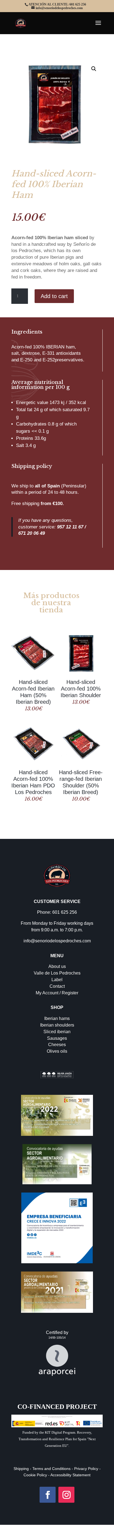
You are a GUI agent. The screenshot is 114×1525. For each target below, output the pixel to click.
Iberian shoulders (57, 1025)
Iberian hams (57, 1018)
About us (57, 966)
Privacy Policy (86, 1468)
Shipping (21, 1468)
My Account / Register (57, 993)
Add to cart (54, 296)
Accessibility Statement (70, 1475)
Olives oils (57, 1051)
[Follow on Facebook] (48, 1495)
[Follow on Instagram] (66, 1495)
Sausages (57, 1038)
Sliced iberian (57, 1031)
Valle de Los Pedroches (57, 973)
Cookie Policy (35, 1475)
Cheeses (57, 1044)
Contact (57, 986)
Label (57, 979)
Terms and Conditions (51, 1468)
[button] (94, 69)
